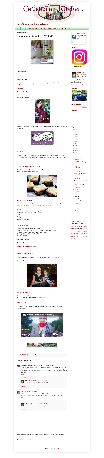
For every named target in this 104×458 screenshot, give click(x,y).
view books (84, 43)
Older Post (64, 437)
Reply (22, 374)
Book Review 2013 (75, 225)
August (76, 187)
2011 (74, 208)
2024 (74, 132)
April (76, 196)
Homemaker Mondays (26, 356)
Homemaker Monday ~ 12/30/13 (79, 170)
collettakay (24, 354)
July (76, 189)
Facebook (42, 28)
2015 (74, 152)
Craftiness (84, 230)
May (76, 194)
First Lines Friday (79, 231)
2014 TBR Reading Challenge (79, 177)
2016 (74, 150)
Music (32, 356)
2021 (74, 139)
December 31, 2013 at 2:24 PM (40, 403)
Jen (22, 391)
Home (17, 28)
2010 (74, 210)
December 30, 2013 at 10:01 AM (46, 365)
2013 (74, 157)
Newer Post (20, 437)
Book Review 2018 (82, 228)
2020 (74, 141)
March (76, 198)
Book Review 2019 (75, 230)
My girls (36, 356)
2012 (74, 206)
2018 (74, 146)
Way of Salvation (33, 28)
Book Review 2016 (79, 226)
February (77, 201)
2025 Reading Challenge (79, 33)
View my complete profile (77, 84)
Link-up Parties (52, 28)
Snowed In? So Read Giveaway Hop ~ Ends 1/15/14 (80, 162)
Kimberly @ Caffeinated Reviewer (29, 365)
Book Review (76, 220)
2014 (74, 155)
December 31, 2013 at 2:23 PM (40, 380)
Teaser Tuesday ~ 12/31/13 (78, 167)
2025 (74, 129)
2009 (74, 213)
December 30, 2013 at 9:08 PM (30, 391)
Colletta (78, 35)
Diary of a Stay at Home (38, 65)
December (77, 159)
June (76, 191)
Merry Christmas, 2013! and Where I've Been (80, 183)
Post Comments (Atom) (29, 439)
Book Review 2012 (81, 223)
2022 (74, 136)
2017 (74, 148)
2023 (74, 134)
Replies (24, 377)
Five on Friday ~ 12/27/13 (80, 180)
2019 (74, 143)
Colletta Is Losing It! (63, 28)
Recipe (73, 235)
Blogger (58, 448)
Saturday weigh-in (80, 235)
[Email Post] (35, 354)
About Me (24, 28)
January (77, 203)
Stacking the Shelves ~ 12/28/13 (79, 174)
